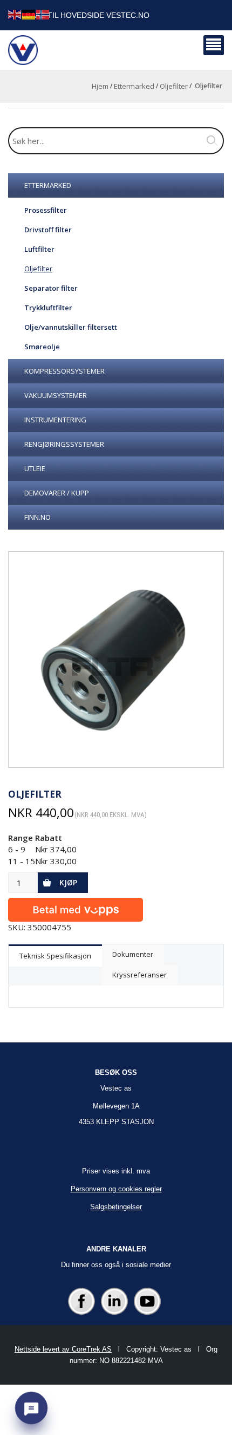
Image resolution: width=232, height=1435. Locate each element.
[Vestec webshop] (23, 50)
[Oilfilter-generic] (116, 659)
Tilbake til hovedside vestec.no (82, 15)
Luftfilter (39, 249)
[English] (15, 13)
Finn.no (37, 517)
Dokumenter (132, 954)
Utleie (34, 468)
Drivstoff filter (48, 229)
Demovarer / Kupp (56, 493)
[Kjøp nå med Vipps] (75, 907)
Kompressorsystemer (64, 371)
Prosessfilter (45, 210)
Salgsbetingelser (116, 1207)
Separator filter (51, 288)
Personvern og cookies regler (116, 1189)
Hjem (100, 86)
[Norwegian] (43, 13)
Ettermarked (134, 86)
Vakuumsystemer (55, 395)
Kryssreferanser (139, 975)
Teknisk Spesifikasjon (55, 956)
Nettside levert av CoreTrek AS (63, 1349)
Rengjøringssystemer (64, 444)
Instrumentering (55, 420)
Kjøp (68, 882)
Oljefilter (174, 86)
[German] (29, 13)
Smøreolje (42, 346)
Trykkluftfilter (48, 307)
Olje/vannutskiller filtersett (70, 327)
